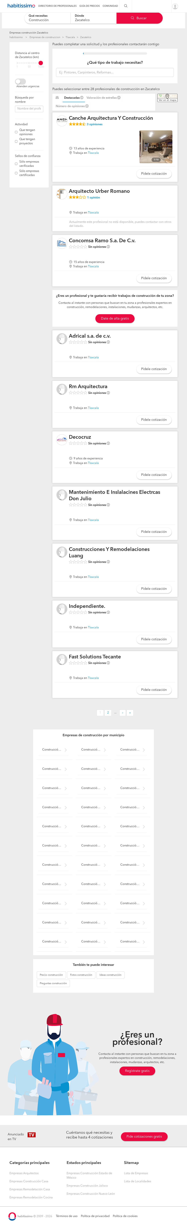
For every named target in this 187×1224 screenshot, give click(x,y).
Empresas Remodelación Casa (29, 1189)
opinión (93, 197)
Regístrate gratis (137, 1071)
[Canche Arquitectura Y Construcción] (61, 120)
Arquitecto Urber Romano (99, 191)
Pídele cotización (154, 173)
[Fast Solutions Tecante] (61, 659)
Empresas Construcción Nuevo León (91, 1194)
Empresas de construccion (45, 37)
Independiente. (87, 606)
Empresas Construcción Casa (28, 1181)
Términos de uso (67, 1216)
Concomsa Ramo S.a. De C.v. (102, 241)
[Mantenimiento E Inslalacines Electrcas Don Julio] (61, 494)
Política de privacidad (95, 1216)
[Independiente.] (61, 608)
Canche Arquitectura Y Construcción (111, 118)
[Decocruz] (61, 439)
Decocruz (80, 437)
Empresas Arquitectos (24, 1173)
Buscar (141, 18)
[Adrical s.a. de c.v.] (61, 338)
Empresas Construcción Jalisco (87, 1185)
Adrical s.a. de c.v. (90, 336)
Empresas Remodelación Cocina (31, 1197)
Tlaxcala (70, 37)
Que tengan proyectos (27, 141)
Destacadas (72, 97)
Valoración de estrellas (102, 97)
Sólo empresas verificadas (29, 164)
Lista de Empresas (136, 1173)
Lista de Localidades (137, 1181)
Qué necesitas (38, 15)
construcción (51, 975)
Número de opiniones (70, 106)
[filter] (29, 63)
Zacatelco (85, 37)
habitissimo (16, 37)
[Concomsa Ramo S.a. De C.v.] (61, 243)
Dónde (79, 15)
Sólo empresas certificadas (29, 173)
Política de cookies (125, 1216)
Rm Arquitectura (88, 386)
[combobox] (47, 18)
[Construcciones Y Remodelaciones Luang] (61, 552)
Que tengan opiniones (27, 132)
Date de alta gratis (115, 318)
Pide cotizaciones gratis (144, 1136)
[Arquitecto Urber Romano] (61, 193)
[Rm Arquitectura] (61, 389)
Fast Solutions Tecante (95, 657)
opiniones (94, 124)
